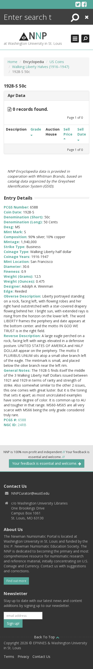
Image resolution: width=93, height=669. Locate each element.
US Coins (57, 61)
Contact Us (41, 656)
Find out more (16, 581)
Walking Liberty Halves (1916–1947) (40, 66)
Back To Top (45, 637)
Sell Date (81, 132)
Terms (9, 656)
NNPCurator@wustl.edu (30, 493)
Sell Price (67, 132)
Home (12, 61)
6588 (22, 419)
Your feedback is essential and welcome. (45, 463)
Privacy (23, 656)
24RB (22, 424)
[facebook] (84, 4)
